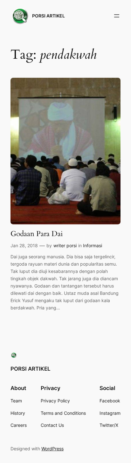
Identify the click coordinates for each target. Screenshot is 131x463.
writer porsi (65, 245)
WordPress (52, 448)
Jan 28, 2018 (24, 245)
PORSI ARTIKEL (48, 15)
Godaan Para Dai (36, 233)
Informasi (92, 245)
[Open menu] (117, 16)
